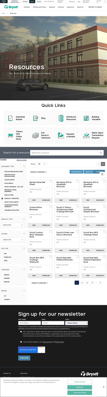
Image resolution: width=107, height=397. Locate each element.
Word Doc (7, 257)
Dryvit (32, 1)
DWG (5, 260)
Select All (89, 171)
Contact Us (99, 1)
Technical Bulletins (11, 210)
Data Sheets (8, 183)
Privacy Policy (59, 342)
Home (3, 13)
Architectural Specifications (9, 175)
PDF (5, 253)
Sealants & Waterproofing (15, 1)
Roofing (25, 1)
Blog (79, 1)
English (7, 282)
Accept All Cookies (79, 392)
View (34, 200)
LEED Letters (8, 195)
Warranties (72, 1)
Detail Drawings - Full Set (13, 187)
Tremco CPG (4, 1)
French (6, 275)
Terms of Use (47, 342)
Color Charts (9, 180)
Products (27, 7)
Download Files (76, 171)
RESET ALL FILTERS (22, 160)
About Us (80, 7)
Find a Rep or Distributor (86, 1)
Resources (70, 7)
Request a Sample (95, 7)
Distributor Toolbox (61, 1)
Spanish (7, 278)
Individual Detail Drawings (10, 190)
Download (46, 200)
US (5, 296)
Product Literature (11, 198)
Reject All (80, 387)
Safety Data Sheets (11, 202)
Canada (7, 299)
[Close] (103, 387)
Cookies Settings (79, 382)
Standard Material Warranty (11, 205)
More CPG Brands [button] (49, 1)
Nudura (39, 1)
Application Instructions (13, 171)
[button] (105, 2)
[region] (53, 387)
